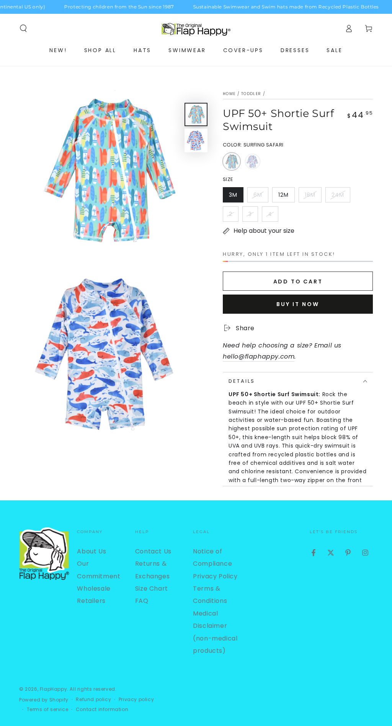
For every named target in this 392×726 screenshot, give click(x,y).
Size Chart (151, 588)
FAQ (142, 600)
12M (286, 196)
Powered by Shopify (44, 700)
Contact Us (153, 551)
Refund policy (93, 699)
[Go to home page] (196, 28)
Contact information (102, 709)
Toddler (251, 94)
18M (313, 196)
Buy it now (297, 304)
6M (260, 196)
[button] (23, 28)
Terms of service (48, 709)
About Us (91, 551)
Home (229, 94)
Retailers (91, 600)
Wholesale (93, 588)
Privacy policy (136, 699)
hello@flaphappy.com (258, 356)
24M (340, 196)
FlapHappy (53, 689)
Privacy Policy (215, 576)
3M (236, 196)
